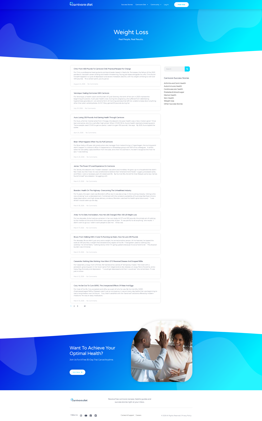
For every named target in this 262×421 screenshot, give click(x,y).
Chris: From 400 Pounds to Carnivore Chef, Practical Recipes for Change (102, 69)
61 (85, 306)
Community (155, 5)
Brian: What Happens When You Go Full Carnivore (93, 142)
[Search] (187, 69)
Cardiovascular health (173, 89)
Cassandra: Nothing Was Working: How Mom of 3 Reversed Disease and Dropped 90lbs (108, 261)
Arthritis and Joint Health (175, 83)
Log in (166, 5)
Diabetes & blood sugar (174, 92)
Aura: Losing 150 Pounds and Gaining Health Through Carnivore (99, 117)
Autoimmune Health (173, 86)
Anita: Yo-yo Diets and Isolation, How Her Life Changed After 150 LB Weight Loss (105, 215)
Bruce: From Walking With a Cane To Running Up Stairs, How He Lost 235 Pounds (106, 237)
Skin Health (169, 98)
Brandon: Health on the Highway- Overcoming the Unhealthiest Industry (102, 190)
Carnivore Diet (141, 5)
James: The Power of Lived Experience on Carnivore (94, 166)
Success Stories (127, 5)
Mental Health (170, 95)
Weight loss (169, 101)
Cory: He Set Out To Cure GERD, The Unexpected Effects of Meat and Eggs (103, 285)
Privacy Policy (186, 416)
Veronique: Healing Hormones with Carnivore (91, 93)
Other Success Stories (173, 104)
